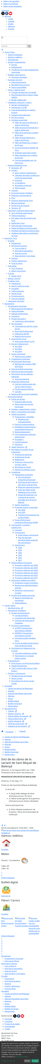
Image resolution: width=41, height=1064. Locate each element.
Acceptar (35, 1061)
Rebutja (27, 1061)
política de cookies (21, 1057)
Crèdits (7, 1029)
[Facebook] (7, 13)
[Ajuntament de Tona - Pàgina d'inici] (14, 40)
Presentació (9, 979)
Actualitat (10, 732)
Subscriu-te (5, 896)
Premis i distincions (12, 986)
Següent (11, 878)
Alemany (11, 26)
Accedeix (4, 849)
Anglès (10, 24)
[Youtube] (10, 13)
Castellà (11, 21)
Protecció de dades (12, 1024)
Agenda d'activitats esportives (16, 742)
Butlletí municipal (11, 752)
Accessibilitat (10, 1026)
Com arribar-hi (10, 966)
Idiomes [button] (8, 16)
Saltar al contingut (10, 4)
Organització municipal (14, 958)
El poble (4, 976)
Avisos (7, 747)
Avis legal (8, 1019)
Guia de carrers (11, 971)
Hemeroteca (10, 754)
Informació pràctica (9, 963)
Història (8, 984)
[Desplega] (15, 732)
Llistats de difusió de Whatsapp (17, 737)
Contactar (5, 10)
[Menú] (2, 50)
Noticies (8, 744)
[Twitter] (3, 13)
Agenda (23, 731)
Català (10, 19)
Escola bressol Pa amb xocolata (21, 924)
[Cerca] (29, 46)
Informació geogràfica (13, 968)
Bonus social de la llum (7, 924)
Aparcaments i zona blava (15, 974)
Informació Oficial (12, 961)
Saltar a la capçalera (11, 1)
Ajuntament (6, 956)
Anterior (4, 878)
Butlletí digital (10, 749)
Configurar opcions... (8, 1061)
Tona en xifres (10, 989)
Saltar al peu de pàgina (12, 6)
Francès (11, 29)
